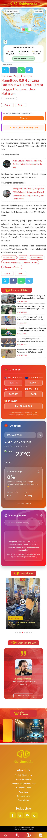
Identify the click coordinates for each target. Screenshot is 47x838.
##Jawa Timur (9, 257)
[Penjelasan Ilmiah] (38, 471)
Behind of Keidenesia (23, 775)
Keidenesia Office (23, 787)
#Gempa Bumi (36, 257)
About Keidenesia (23, 779)
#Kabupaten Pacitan (11, 267)
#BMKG (23, 257)
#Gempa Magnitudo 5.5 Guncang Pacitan (20, 262)
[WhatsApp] (21, 70)
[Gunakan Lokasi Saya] (40, 435)
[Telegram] (29, 70)
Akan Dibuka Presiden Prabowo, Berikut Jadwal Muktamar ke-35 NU (27, 163)
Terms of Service (23, 796)
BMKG (28, 503)
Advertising (23, 792)
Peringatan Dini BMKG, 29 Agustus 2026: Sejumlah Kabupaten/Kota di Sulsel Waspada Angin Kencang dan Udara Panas (28, 193)
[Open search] (40, 835)
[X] (5, 70)
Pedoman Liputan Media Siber (23, 783)
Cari (25, 118)
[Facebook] (13, 70)
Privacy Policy (23, 800)
